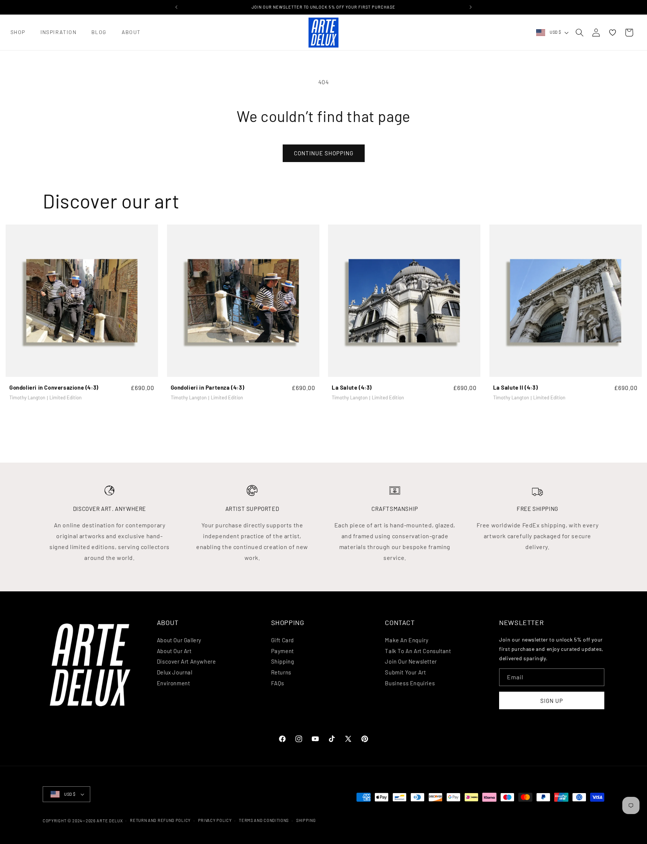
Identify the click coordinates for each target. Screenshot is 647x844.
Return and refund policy (160, 820)
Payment (282, 651)
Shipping (282, 661)
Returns (281, 672)
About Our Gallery (179, 640)
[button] (18, 32)
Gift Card (282, 640)
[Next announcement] (470, 7)
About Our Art (174, 651)
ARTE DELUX (109, 820)
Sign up (551, 700)
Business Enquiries (410, 683)
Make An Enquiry (406, 640)
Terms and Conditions (264, 820)
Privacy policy (215, 820)
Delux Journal (174, 672)
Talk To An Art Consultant (418, 651)
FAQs (277, 683)
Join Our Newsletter (411, 661)
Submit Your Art (405, 672)
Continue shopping (323, 153)
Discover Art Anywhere (186, 661)
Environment (173, 683)
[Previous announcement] (176, 7)
